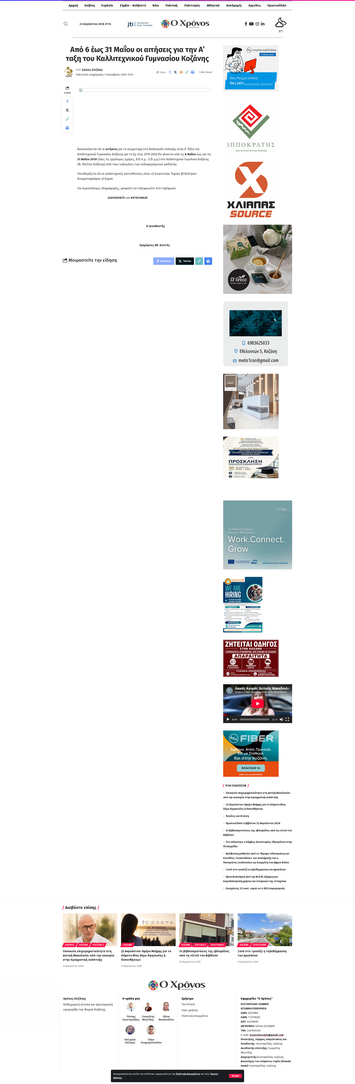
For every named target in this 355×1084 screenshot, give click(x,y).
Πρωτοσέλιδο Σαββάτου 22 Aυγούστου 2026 (253, 823)
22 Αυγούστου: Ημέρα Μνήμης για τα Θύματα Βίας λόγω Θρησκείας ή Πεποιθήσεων (146, 955)
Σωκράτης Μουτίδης (148, 1018)
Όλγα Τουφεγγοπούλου (151, 1041)
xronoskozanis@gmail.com (267, 1035)
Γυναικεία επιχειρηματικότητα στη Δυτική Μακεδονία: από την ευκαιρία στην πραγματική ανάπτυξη (88, 955)
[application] (257, 703)
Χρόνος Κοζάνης (92, 69)
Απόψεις (69, 945)
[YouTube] (251, 24)
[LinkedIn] (262, 24)
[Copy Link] (187, 72)
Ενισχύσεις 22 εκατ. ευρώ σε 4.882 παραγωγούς (255, 888)
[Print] (192, 72)
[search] (65, 24)
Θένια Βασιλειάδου (166, 1018)
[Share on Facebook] (169, 72)
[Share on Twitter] (175, 72)
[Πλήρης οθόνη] (287, 719)
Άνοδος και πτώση (237, 816)
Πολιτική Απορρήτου (188, 1074)
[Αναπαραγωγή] (228, 719)
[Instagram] (257, 24)
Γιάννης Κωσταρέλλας (131, 1018)
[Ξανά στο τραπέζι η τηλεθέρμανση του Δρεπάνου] (265, 929)
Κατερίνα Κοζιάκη (130, 1041)
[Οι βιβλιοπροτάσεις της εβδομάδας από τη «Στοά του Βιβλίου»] (206, 929)
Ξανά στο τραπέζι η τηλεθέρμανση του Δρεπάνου (256, 869)
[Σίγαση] (281, 719)
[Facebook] (246, 24)
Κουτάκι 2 (98, 945)
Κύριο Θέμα (259, 945)
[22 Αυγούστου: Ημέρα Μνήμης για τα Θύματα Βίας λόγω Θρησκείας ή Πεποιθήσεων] (148, 929)
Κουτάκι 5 (200, 945)
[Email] (181, 72)
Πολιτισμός (217, 945)
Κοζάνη (83, 945)
